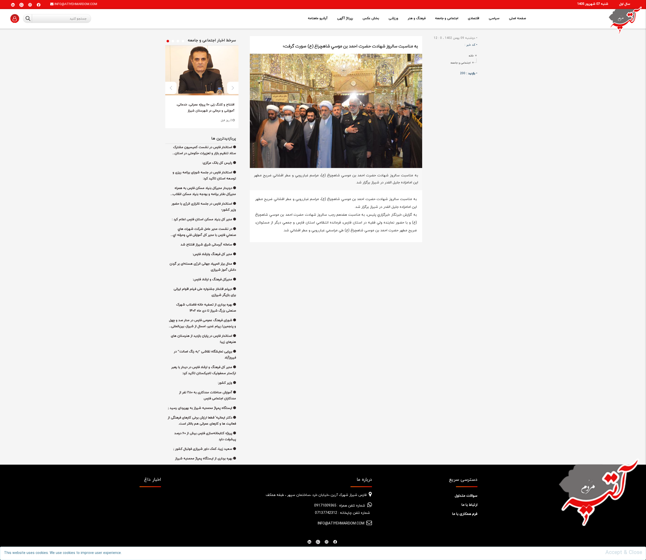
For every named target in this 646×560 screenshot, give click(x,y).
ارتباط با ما (469, 504)
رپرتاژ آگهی (345, 18)
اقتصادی (473, 18)
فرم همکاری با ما (464, 514)
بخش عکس (371, 18)
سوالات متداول (466, 495)
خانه (471, 56)
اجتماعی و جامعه (446, 18)
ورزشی (393, 18)
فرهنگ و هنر (416, 18)
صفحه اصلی (517, 18)
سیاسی (494, 18)
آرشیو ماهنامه (318, 18)
